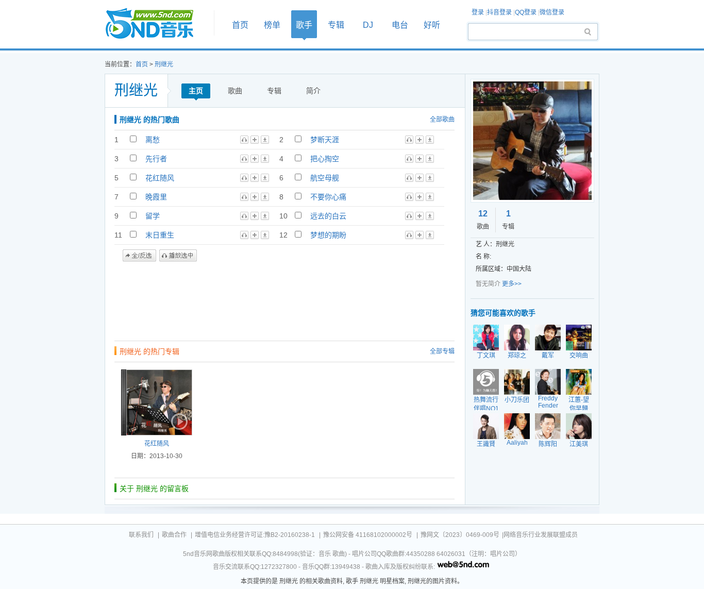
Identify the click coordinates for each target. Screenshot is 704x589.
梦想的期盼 (328, 235)
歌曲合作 (174, 534)
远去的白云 (328, 216)
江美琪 (578, 444)
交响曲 (578, 355)
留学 (152, 216)
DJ (368, 25)
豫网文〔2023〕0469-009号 (460, 534)
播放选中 (178, 255)
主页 (196, 91)
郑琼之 (517, 355)
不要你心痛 (328, 197)
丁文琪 (486, 355)
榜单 (272, 25)
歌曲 (235, 91)
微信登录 (552, 12)
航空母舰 (324, 178)
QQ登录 (526, 12)
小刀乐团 (517, 399)
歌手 (304, 25)
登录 (478, 12)
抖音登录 (499, 12)
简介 (313, 91)
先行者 (156, 159)
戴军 (548, 355)
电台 (400, 25)
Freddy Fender (548, 402)
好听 (432, 25)
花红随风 (159, 178)
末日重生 (159, 235)
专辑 (336, 25)
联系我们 (141, 534)
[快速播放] (178, 421)
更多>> (512, 284)
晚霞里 (156, 197)
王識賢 (486, 444)
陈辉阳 (548, 444)
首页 (156, 24)
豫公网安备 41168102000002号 (367, 534)
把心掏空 (324, 159)
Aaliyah (517, 442)
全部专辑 (442, 351)
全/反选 (139, 255)
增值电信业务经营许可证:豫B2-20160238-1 (255, 534)
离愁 (152, 140)
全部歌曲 (442, 119)
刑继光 (164, 64)
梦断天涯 (324, 140)
